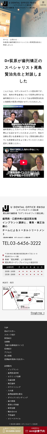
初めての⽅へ (9, 331)
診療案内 (8, 366)
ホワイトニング (14, 387)
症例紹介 (8, 349)
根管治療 (11, 408)
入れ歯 (10, 390)
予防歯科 (11, 415)
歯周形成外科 (13, 373)
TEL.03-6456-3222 (22, 243)
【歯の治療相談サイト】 (14, 345)
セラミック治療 (14, 376)
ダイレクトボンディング (18, 397)
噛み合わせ (12, 412)
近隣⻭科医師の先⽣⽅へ (14, 359)
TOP (6, 328)
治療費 (7, 342)
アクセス (8, 352)
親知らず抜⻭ (13, 404)
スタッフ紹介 (9, 335)
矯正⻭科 (11, 383)
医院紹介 (8, 338)
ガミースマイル (14, 419)
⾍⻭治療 (11, 380)
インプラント (13, 369)
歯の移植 (11, 401)
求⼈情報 (8, 356)
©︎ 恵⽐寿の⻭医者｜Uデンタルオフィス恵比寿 (23, 424)
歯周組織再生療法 (15, 394)
